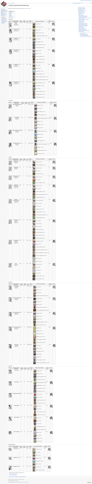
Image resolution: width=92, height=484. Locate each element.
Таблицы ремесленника (82, 10)
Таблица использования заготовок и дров (85, 17)
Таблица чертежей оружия (83, 29)
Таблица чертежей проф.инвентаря (84, 30)
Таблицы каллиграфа (82, 8)
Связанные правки (4, 18)
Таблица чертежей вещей (82, 28)
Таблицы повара (81, 9)
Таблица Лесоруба (81, 18)
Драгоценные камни (82, 12)
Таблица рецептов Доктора (83, 24)
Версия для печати (4, 20)
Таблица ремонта (81, 22)
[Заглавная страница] (4, 4)
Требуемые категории (4, 13)
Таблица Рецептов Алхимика (83, 23)
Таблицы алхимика (82, 7)
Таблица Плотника (81, 21)
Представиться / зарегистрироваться (86, 0)
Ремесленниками (25, 8)
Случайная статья (3, 15)
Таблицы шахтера (81, 11)
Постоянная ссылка (4, 21)
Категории (10, 476)
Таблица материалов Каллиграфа (84, 19)
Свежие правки (3, 14)
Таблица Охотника (81, 20)
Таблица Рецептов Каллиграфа (83, 25)
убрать (13, 11)
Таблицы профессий (15, 476)
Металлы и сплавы (81, 13)
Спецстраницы (3, 19)
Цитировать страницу (3, 23)
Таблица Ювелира (81, 31)
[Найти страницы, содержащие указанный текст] (91, 2)
